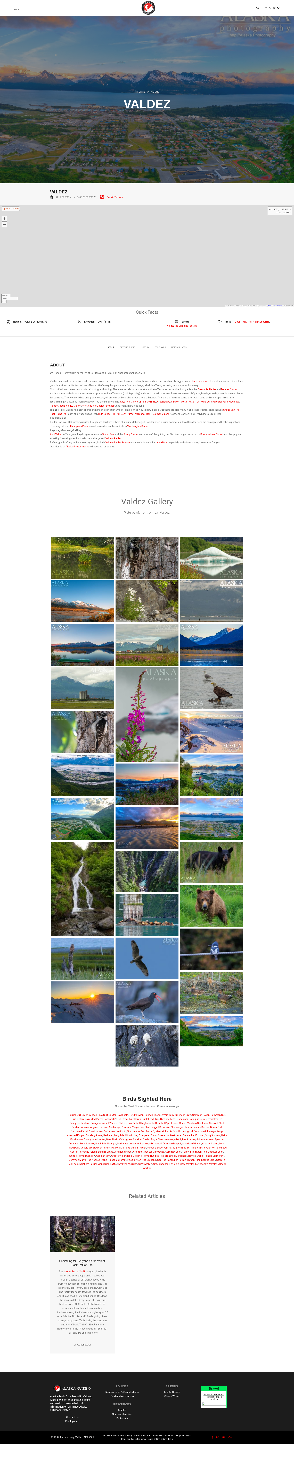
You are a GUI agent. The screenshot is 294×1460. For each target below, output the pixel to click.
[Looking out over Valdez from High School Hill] (211, 1031)
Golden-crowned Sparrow (210, 1139)
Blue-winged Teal (180, 1127)
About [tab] (111, 347)
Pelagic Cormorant (214, 1155)
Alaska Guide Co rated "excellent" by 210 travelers (213, 1396)
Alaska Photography (77, 446)
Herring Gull (75, 1115)
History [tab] (145, 347)
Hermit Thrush (187, 1160)
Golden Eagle (150, 1139)
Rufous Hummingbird (181, 1131)
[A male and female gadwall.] (211, 993)
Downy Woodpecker (94, 1139)
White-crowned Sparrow (82, 1155)
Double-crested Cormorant (95, 1147)
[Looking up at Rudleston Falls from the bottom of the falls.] (82, 889)
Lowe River (162, 442)
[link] (266, 8)
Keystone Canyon (129, 401)
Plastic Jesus (57, 405)
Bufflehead (148, 1119)
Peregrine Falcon (88, 1151)
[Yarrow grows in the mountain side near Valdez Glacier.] (147, 601)
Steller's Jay (125, 1123)
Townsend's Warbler (206, 1164)
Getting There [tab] (127, 347)
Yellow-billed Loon (192, 1151)
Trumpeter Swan (147, 1135)
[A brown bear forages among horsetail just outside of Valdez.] (211, 906)
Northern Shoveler (201, 1147)
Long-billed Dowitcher (125, 1135)
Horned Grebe (195, 1155)
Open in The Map (114, 197)
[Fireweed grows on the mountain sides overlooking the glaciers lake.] (147, 714)
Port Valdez (56, 434)
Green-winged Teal (92, 1115)
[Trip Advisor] (274, 7)
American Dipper (123, 1151)
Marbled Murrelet (120, 1147)
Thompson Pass (199, 381)
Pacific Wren (134, 1160)
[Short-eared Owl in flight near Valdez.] (147, 958)
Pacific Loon (197, 1135)
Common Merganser (132, 1127)
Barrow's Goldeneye (109, 1127)
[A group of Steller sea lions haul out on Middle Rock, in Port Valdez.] (147, 915)
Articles (122, 1410)
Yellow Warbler (186, 1164)
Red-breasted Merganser (173, 1155)
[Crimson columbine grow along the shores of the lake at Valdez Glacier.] (211, 558)
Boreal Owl (216, 1127)
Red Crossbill (149, 1160)
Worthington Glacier (93, 405)
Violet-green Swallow (130, 1139)
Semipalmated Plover (91, 1119)
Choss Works (171, 1396)
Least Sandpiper (179, 1119)
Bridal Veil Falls (148, 401)
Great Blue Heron (131, 1119)
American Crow (183, 1115)
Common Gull (218, 1115)
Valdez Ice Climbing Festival (182, 325)
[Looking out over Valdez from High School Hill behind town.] (211, 819)
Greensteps (163, 401)
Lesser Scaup (178, 1123)
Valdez (67, 1271)
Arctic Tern (167, 1115)
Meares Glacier (229, 389)
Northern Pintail (79, 1131)
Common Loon (173, 1151)
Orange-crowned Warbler (104, 1123)
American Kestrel (199, 1127)
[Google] (278, 7)
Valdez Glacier (73, 405)
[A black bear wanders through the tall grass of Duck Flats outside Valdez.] (211, 862)
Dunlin (75, 1119)
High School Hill (261, 321)
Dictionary (122, 1418)
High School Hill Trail (109, 414)
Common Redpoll (172, 1143)
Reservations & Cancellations (122, 1392)
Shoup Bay (108, 434)
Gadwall (213, 1123)
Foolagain (110, 405)
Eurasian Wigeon (89, 1127)
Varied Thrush (138, 1147)
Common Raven (201, 1115)
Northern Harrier (88, 1164)
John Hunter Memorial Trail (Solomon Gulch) (145, 414)
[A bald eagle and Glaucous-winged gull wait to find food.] (211, 688)
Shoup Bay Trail (231, 409)
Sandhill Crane (105, 1151)
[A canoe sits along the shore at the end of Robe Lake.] (82, 645)
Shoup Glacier (131, 434)
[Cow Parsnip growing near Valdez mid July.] (82, 558)
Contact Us (72, 1417)
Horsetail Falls (220, 401)
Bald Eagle (122, 1115)
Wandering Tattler (107, 1164)
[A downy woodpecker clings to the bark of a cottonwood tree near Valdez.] (82, 732)
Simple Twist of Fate (182, 401)
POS (197, 401)
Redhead (108, 1135)
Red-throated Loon (213, 1151)
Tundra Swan (136, 1115)
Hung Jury (206, 401)
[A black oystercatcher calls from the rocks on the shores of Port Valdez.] (147, 1002)
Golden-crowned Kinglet (146, 1155)
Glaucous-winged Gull (169, 1139)
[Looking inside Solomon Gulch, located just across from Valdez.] (147, 871)
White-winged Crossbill (149, 1143)
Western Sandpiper (197, 1123)
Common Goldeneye (205, 1131)
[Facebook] (266, 7)
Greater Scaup (210, 1143)
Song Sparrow (212, 1135)
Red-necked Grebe (97, 1160)
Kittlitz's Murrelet (127, 1164)
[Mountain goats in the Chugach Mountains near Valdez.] (147, 1046)
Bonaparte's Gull (112, 1119)
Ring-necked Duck (205, 1160)
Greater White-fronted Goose (174, 1135)
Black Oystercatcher (157, 1131)
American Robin (117, 1131)
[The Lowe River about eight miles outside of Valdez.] (82, 601)
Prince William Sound (211, 434)
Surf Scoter (109, 1115)
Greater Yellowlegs (121, 1155)
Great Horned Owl (98, 1131)
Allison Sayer (84, 1345)
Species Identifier (122, 1414)
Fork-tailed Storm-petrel (177, 1147)
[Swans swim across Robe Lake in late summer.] (211, 645)
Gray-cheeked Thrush (165, 1164)
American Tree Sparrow (81, 1143)
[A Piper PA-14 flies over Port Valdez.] (211, 601)
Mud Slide (234, 401)
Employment (72, 1421)
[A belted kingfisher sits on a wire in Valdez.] (211, 949)
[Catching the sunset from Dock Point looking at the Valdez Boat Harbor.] (147, 784)
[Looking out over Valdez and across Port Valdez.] (82, 775)
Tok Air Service (172, 1392)
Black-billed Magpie (105, 1143)
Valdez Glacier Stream (117, 442)
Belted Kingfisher (142, 1123)
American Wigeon (191, 1143)
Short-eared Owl (136, 1131)
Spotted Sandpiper (167, 1160)
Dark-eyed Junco (126, 1143)
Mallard (85, 1123)
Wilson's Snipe (155, 1147)
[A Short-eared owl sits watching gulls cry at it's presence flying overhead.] (82, 959)
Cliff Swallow (145, 1164)
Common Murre (77, 1160)
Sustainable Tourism (122, 1396)
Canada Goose (152, 1115)
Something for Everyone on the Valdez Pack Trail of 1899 (82, 1263)
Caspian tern (103, 1155)
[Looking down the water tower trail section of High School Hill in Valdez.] (82, 819)
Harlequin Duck (197, 1119)
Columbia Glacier (207, 389)
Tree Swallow (162, 1119)
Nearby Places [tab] (178, 347)
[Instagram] (270, 7)
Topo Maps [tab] (160, 347)
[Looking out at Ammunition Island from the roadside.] (82, 688)
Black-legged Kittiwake (157, 1127)
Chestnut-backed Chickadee (148, 1151)
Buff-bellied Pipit (161, 1123)
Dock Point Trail (243, 321)
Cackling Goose (94, 1135)
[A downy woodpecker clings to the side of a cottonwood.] (147, 558)
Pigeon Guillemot (117, 1160)
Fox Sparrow (188, 1139)
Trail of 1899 (78, 1271)
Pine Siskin (112, 1139)
